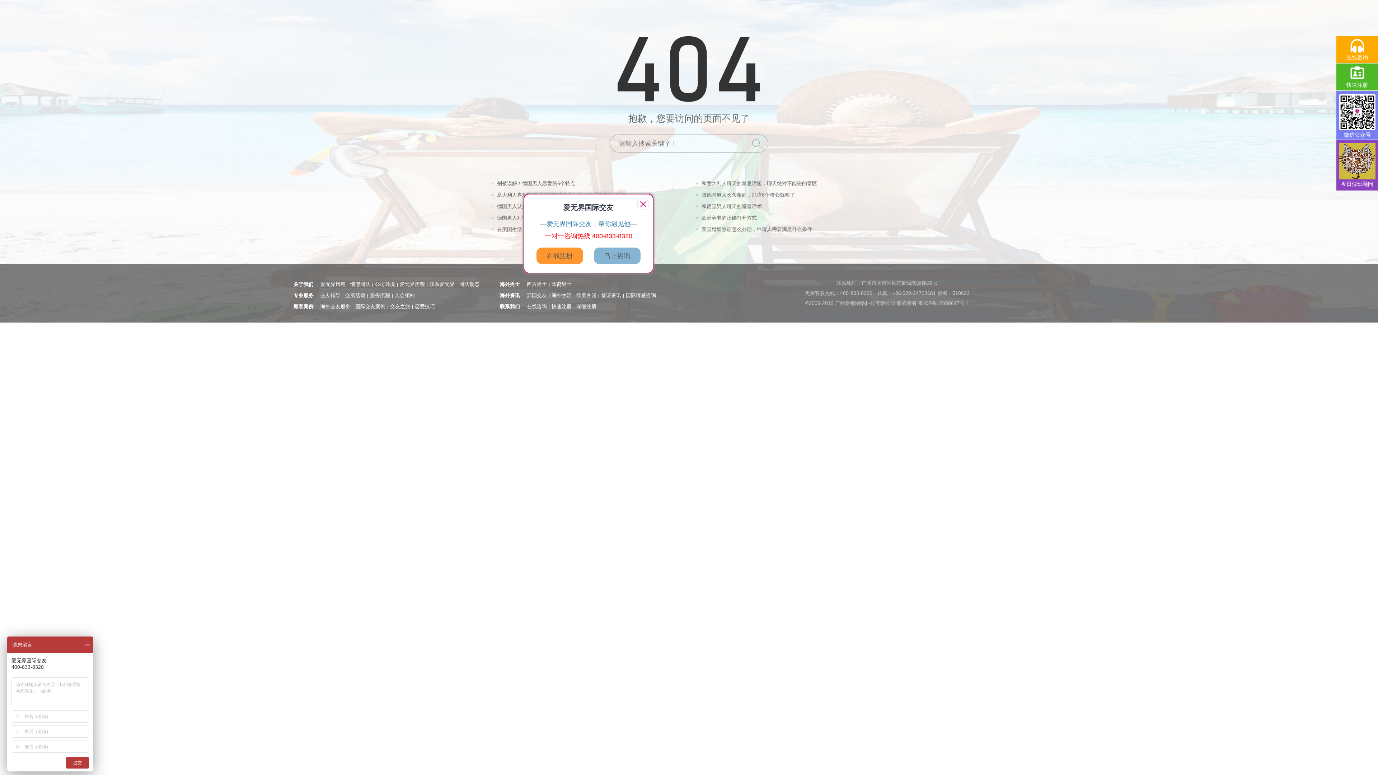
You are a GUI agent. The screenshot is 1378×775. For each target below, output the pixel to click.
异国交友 (537, 295)
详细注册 (586, 306)
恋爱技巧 (425, 306)
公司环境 (385, 284)
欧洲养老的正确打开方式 (729, 218)
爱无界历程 (333, 284)
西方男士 (537, 284)
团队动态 (469, 284)
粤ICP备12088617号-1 (943, 303)
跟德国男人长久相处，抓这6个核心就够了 (748, 195)
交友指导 (330, 295)
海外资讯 (510, 295)
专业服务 (304, 295)
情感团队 (360, 284)
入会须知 (405, 295)
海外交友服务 (335, 306)
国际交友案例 (370, 306)
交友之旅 (400, 306)
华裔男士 (562, 284)
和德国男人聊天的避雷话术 (732, 206)
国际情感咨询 (641, 295)
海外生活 (562, 295)
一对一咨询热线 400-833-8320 (588, 236)
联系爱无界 (442, 284)
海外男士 (510, 284)
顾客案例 (304, 306)
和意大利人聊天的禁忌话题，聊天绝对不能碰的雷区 (759, 183)
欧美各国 (586, 295)
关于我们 (304, 284)
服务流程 (380, 295)
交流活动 (355, 295)
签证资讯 (611, 295)
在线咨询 (537, 306)
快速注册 (562, 306)
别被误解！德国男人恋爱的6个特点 (536, 183)
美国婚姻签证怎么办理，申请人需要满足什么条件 (757, 229)
